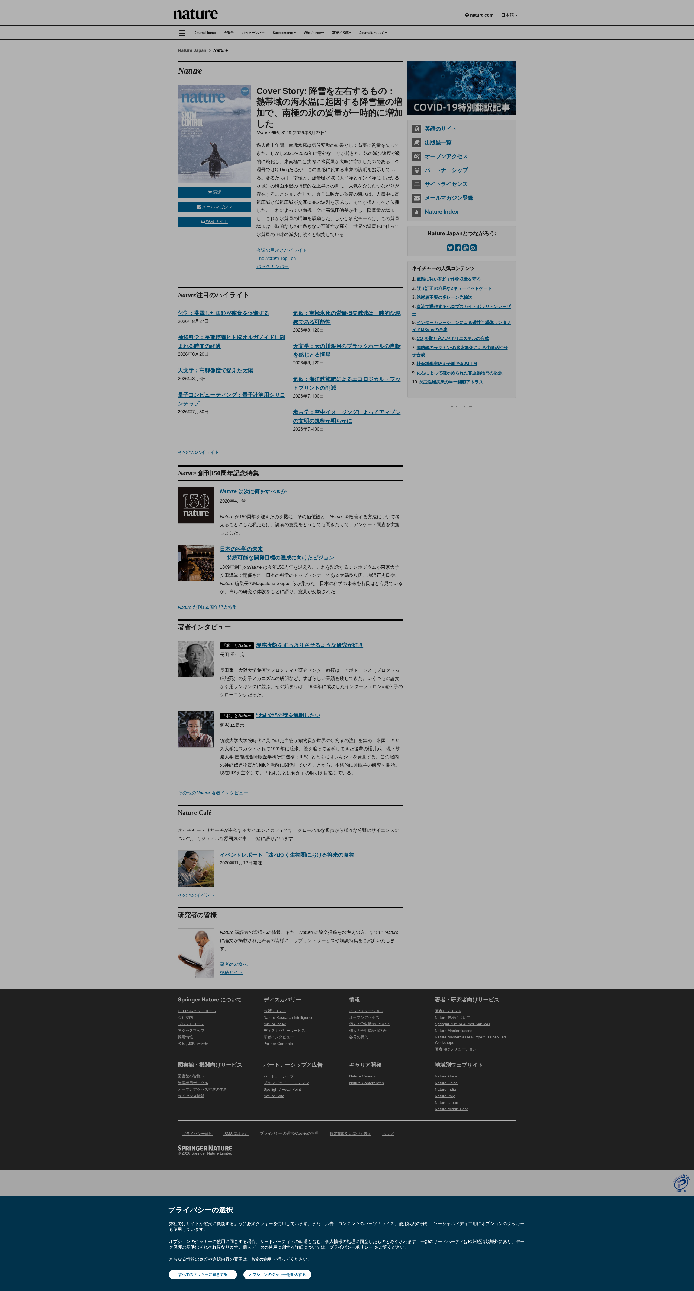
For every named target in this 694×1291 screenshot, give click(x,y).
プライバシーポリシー (351, 1247)
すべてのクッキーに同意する (202, 1274)
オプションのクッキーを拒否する (277, 1274)
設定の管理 (261, 1259)
